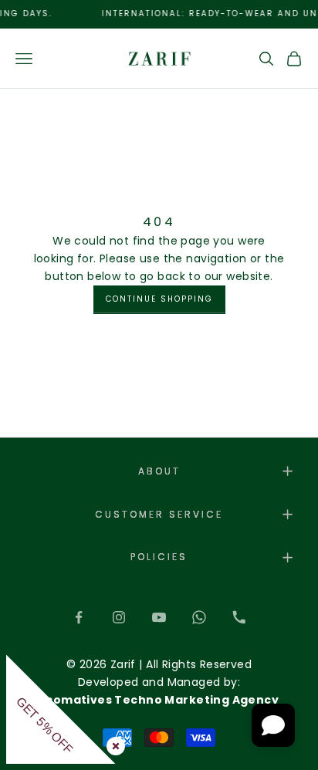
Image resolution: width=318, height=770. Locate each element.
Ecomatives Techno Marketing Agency (159, 700)
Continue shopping (159, 299)
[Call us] (239, 617)
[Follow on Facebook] (78, 617)
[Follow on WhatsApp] (199, 617)
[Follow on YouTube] (159, 617)
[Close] (113, 743)
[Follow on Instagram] (119, 617)
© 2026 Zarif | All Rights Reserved (159, 664)
